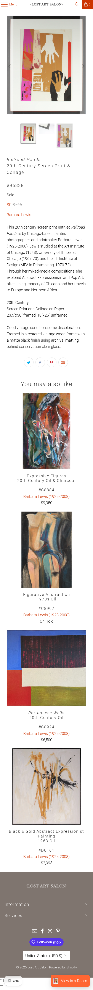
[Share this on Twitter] (29, 362)
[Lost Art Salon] (46, 4)
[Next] (83, 66)
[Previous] (9, 66)
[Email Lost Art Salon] (35, 931)
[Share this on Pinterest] (51, 362)
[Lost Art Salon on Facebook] (42, 931)
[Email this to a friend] (63, 362)
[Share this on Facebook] (40, 362)
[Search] (77, 4)
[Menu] (2, 4)
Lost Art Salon (37, 967)
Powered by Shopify (63, 967)
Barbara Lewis (19, 214)
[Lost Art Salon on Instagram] (50, 931)
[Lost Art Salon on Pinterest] (58, 931)
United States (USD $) (43, 955)
